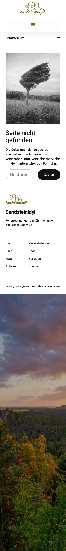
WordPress (54, 286)
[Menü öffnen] (58, 38)
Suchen (49, 174)
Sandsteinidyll (15, 38)
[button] (33, 24)
